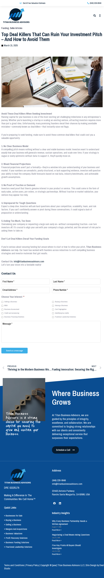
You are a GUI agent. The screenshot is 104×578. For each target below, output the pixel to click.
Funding (5, 28)
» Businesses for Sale (13, 515)
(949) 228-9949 (59, 480)
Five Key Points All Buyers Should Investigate (66, 547)
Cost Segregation (60, 309)
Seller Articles (16, 28)
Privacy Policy (32, 565)
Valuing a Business (61, 305)
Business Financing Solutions (14, 317)
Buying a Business (61, 302)
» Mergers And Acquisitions (15, 528)
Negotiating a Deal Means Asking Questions (71, 534)
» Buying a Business (12, 520)
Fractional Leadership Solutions (65, 317)
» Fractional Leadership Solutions (18, 546)
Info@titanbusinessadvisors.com (29, 261)
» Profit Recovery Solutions (15, 537)
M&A (6, 305)
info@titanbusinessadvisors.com (67, 484)
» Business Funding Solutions (16, 542)
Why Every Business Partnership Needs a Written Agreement (69, 522)
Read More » (56, 530)
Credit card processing (11, 313)
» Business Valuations (13, 533)
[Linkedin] (60, 503)
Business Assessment (11, 309)
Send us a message (14, 350)
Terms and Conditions (14, 565)
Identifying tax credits (62, 313)
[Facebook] (54, 503)
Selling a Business (10, 302)
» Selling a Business (12, 524)
